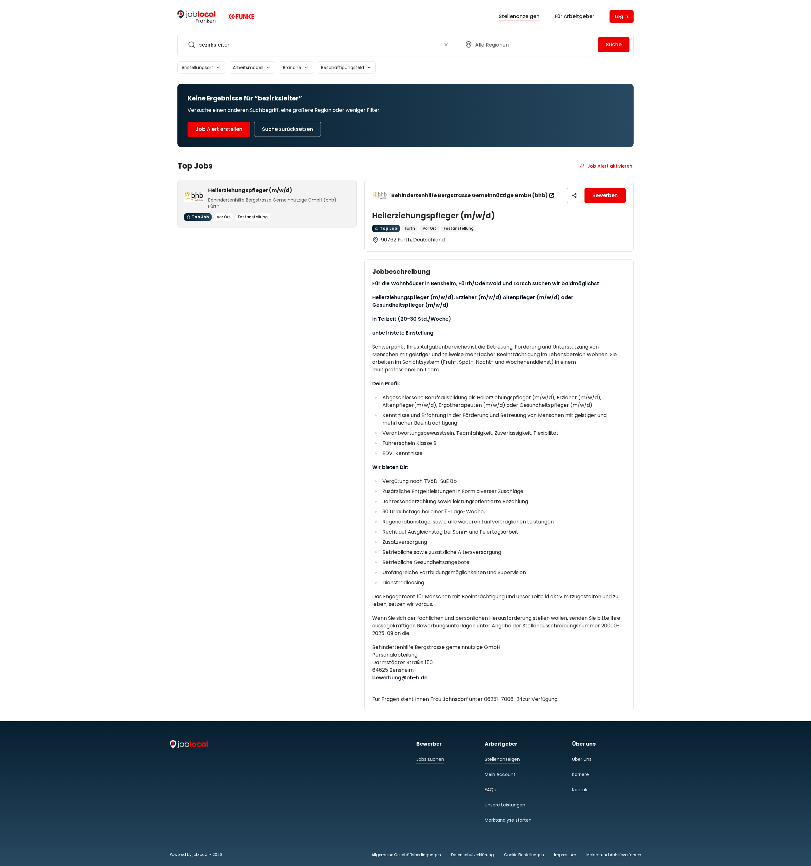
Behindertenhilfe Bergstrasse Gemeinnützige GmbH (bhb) (469, 195)
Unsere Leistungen (505, 805)
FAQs (490, 789)
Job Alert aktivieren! (610, 166)
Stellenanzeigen (519, 16)
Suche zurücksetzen (287, 129)
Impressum (565, 854)
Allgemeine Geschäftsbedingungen (406, 854)
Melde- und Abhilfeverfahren (613, 854)
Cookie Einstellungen (524, 854)
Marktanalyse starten (508, 820)
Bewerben (605, 195)
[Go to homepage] (196, 16)
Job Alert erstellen (218, 129)
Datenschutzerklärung (472, 854)
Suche (614, 44)
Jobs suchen (430, 759)
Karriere (580, 774)
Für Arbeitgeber (574, 16)
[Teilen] (574, 195)
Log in (621, 16)
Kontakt (580, 789)
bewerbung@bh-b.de (399, 677)
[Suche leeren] (446, 45)
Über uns (581, 759)
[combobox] (316, 44)
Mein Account (500, 774)
